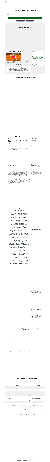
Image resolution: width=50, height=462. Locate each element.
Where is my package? (30, 20)
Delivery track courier (35, 60)
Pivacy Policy (31, 460)
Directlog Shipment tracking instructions (37, 56)
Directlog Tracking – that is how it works (37, 54)
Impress (29, 460)
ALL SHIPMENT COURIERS (20, 20)
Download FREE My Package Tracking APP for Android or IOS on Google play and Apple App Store (37, 63)
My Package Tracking (11, 1)
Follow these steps (34, 55)
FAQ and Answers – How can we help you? (37, 57)
